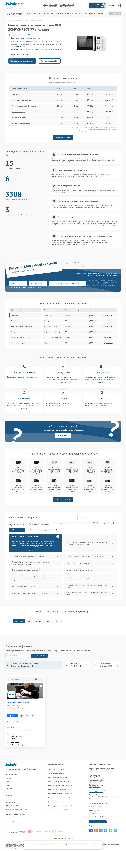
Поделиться (91, 830)
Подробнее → (108, 315)
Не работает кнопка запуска (53, 332)
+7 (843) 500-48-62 (50, 5)
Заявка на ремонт (89, 14)
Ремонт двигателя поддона (21, 100)
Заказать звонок (63, 436)
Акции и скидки (77, 14)
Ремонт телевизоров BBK (56, 773)
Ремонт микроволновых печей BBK (60, 786)
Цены (39, 14)
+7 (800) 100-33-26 (67, 5)
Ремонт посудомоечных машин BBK (60, 794)
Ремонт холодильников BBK (57, 777)
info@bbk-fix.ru (94, 787)
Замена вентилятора (19, 118)
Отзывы (53, 14)
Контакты (100, 14)
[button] (10, 621)
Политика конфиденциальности (63, 838)
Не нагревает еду (49, 321)
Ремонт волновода (18, 112)
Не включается (48, 315)
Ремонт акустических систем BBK (59, 781)
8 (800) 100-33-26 (95, 782)
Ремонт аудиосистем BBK (56, 769)
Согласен (96, 845)
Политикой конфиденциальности (46, 659)
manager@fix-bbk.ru (96, 792)
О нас (46, 14)
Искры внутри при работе (52, 337)
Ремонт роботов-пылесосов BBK (59, 798)
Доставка (60, 14)
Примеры (8, 781)
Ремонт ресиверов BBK (56, 802)
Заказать (108, 94)
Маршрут (14, 715)
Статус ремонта (115, 13)
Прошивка (15, 94)
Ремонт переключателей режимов (24, 106)
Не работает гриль (50, 343)
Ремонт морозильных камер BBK (59, 790)
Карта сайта (9, 821)
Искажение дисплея (50, 326)
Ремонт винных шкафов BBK (58, 810)
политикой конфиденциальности (33, 287)
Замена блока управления (21, 123)
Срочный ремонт (31, 14)
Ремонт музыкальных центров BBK (60, 806)
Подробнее (62, 382)
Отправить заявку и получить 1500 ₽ (67, 283)
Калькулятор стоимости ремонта (16, 809)
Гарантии (67, 14)
